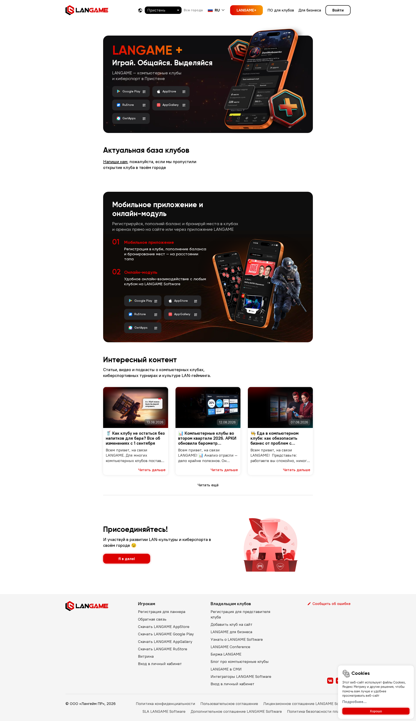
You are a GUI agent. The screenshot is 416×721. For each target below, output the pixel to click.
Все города (193, 10)
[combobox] (163, 10)
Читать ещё (208, 484)
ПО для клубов (281, 10)
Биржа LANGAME (226, 654)
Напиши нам (115, 161)
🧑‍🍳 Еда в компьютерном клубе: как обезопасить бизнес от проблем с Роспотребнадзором (274, 438)
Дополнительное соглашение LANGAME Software (236, 711)
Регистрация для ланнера (161, 611)
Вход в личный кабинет (160, 663)
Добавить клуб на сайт (231, 624)
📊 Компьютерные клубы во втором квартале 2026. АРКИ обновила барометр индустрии (207, 438)
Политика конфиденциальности (165, 703)
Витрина (146, 656)
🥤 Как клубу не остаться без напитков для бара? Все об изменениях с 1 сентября (135, 438)
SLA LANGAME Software (164, 711)
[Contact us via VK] (330, 681)
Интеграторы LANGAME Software (241, 676)
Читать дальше (152, 469)
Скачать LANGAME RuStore (162, 648)
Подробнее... (354, 701)
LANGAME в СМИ (226, 669)
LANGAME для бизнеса (231, 631)
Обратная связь (152, 619)
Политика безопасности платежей (319, 711)
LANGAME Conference (230, 646)
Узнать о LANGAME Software (237, 639)
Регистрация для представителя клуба (240, 614)
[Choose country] (140, 10)
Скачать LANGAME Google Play (166, 633)
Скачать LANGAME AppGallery (165, 641)
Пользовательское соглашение (229, 703)
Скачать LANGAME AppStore (163, 626)
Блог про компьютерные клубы (240, 661)
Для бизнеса (309, 10)
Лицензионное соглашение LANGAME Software (307, 703)
